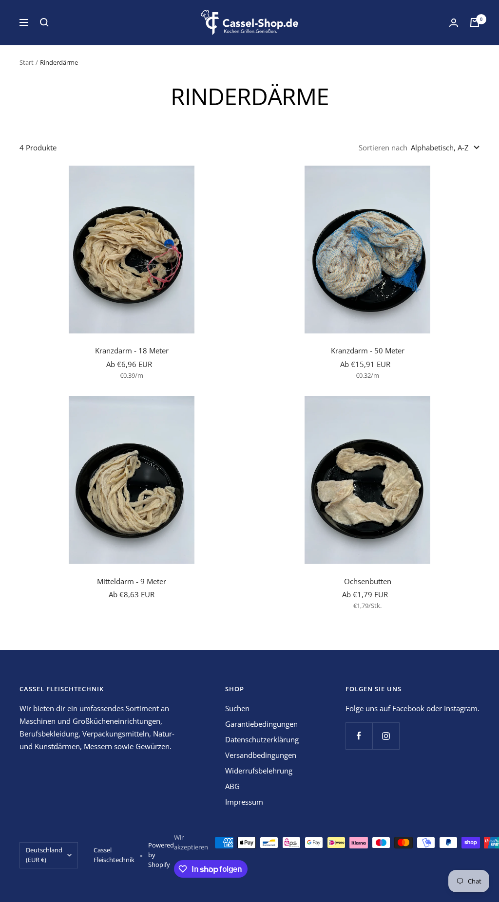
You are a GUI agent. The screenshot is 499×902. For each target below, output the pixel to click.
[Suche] (44, 22)
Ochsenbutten (367, 581)
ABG (232, 786)
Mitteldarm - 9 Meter (131, 581)
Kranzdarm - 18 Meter (132, 350)
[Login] (453, 22)
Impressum (244, 802)
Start (26, 62)
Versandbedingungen (260, 755)
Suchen (237, 708)
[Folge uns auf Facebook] (358, 735)
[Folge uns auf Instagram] (385, 735)
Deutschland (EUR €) (44, 855)
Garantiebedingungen (261, 724)
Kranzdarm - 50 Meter (367, 350)
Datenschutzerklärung (262, 739)
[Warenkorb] (475, 22)
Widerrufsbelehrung (258, 770)
